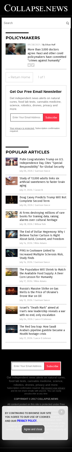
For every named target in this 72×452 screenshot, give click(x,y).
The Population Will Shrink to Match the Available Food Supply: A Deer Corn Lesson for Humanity (43, 273)
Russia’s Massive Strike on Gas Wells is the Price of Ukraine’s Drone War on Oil (39, 292)
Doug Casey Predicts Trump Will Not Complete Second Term (43, 199)
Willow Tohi (40, 224)
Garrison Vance (42, 171)
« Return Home (19, 77)
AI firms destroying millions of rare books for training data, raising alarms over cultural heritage (42, 216)
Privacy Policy (27, 420)
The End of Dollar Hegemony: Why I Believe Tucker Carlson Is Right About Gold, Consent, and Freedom (42, 235)
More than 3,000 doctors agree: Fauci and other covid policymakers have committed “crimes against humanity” (47, 55)
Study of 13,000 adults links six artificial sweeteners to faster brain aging (42, 182)
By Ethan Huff (48, 44)
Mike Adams (40, 243)
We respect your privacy (53, 388)
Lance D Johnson (43, 319)
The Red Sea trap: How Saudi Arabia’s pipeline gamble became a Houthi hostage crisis (42, 330)
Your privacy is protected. (22, 128)
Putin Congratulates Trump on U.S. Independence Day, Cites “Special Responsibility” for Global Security (42, 163)
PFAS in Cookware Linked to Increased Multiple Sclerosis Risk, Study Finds (41, 254)
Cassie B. (38, 190)
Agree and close (33, 429)
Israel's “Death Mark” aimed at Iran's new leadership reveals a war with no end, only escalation (42, 311)
